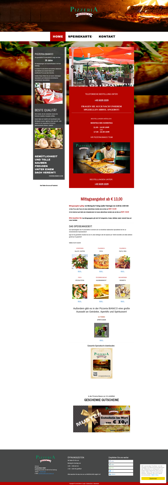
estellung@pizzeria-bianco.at (46, 473)
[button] (121, 461)
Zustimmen (153, 478)
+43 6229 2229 (42, 471)
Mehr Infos (154, 475)
